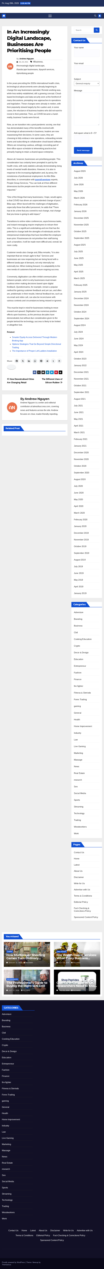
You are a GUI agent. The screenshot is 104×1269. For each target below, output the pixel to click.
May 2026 (78, 191)
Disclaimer (79, 877)
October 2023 (80, 359)
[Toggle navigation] (50, 16)
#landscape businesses (27, 69)
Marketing (78, 753)
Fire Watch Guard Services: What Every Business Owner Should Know (76, 958)
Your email (79, 63)
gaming (77, 706)
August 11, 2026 (15, 962)
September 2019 (81, 553)
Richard (29, 962)
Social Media (80, 793)
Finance (77, 679)
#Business (38, 62)
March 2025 (79, 278)
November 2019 (81, 540)
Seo (76, 787)
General (77, 713)
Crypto (77, 646)
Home (77, 859)
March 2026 (79, 198)
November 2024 (81, 305)
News (76, 766)
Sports (77, 800)
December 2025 (81, 218)
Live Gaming (80, 746)
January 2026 (80, 211)
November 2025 (81, 225)
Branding (78, 619)
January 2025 (80, 292)
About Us (78, 871)
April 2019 (78, 587)
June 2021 (79, 412)
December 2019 (81, 533)
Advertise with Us (82, 890)
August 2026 (80, 171)
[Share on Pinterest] (41, 361)
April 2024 (78, 352)
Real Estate (79, 773)
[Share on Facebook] (16, 361)
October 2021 (80, 385)
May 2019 (78, 580)
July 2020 (78, 486)
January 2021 (80, 446)
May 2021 (78, 419)
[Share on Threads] (59, 361)
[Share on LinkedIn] (29, 361)
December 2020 (81, 452)
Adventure (78, 612)
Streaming (78, 807)
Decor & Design (81, 653)
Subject (77, 79)
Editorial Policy (81, 902)
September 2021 (81, 392)
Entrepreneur (80, 666)
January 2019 (80, 593)
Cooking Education (83, 639)
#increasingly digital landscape (30, 66)
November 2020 (81, 459)
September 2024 (81, 318)
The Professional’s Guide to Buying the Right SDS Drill (26, 984)
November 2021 (81, 379)
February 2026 (81, 205)
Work (76, 833)
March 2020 (79, 513)
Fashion (77, 673)
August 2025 (80, 245)
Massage (78, 760)
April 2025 (78, 272)
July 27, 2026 (14, 990)
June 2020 (79, 493)
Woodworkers (80, 827)
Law (76, 740)
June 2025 (79, 258)
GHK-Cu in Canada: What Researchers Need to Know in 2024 (76, 986)
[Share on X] (22, 361)
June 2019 (79, 573)
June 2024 (79, 339)
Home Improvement (83, 726)
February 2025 (81, 285)
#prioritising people (25, 73)
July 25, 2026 (64, 990)
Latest (77, 865)
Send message (83, 150)
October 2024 (80, 312)
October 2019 (80, 546)
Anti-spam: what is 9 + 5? (85, 133)
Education (78, 659)
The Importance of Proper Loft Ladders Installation (34, 351)
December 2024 (81, 298)
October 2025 (80, 231)
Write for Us (79, 883)
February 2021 (81, 439)
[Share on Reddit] (47, 361)
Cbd (76, 632)
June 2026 (79, 184)
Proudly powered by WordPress (13, 1262)
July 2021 (78, 406)
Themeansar (6, 1265)
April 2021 (78, 426)
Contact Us (79, 852)
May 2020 (78, 499)
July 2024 (78, 332)
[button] (95, 16)
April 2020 (78, 506)
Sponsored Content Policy (86, 917)
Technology (79, 813)
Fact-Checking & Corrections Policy (69, 1235)
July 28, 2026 (64, 962)
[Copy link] (11, 367)
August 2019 (80, 560)
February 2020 (81, 519)
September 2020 (81, 473)
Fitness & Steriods (82, 693)
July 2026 (78, 178)
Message (78, 91)
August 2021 (80, 399)
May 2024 (78, 345)
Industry (77, 733)
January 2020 (80, 526)
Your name (79, 48)
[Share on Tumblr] (53, 361)
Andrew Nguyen (26, 59)
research (78, 780)
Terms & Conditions (83, 896)
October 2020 (80, 466)
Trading (77, 820)
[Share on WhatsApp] (35, 361)
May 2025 (78, 265)
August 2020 (80, 479)
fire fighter (78, 686)
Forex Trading (80, 699)
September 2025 (81, 238)
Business (78, 626)
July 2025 (78, 251)
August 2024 (80, 325)
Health (77, 720)
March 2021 (79, 432)
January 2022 (80, 365)
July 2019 (78, 566)
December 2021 (81, 372)
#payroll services (46, 69)
